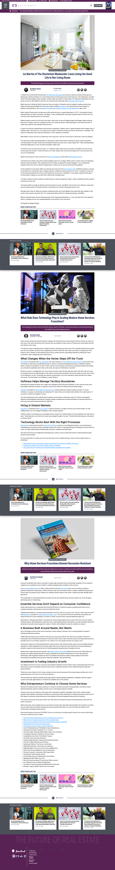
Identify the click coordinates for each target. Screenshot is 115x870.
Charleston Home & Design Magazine (66, 108)
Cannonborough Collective (76, 101)
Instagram (63, 106)
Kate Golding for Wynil (75, 157)
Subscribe (98, 5)
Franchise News (32, 851)
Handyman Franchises (31, 857)
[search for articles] (92, 6)
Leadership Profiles (33, 853)
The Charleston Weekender (54, 95)
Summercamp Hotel (70, 169)
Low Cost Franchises (33, 863)
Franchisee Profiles (33, 855)
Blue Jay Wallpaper (54, 157)
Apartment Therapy (47, 108)
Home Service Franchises (57, 70)
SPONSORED (57, 88)
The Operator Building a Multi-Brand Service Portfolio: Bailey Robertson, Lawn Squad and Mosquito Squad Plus (54, 11)
